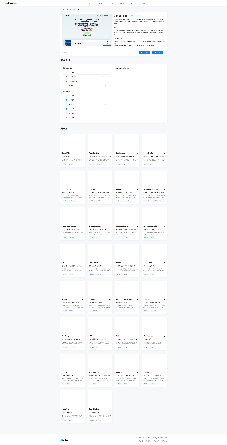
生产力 (68, 9)
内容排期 (72, 237)
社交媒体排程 (73, 201)
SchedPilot (75, 9)
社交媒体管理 (150, 164)
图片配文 (126, 237)
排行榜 (122, 3)
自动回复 (71, 310)
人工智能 (92, 237)
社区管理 (98, 420)
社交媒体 (132, 16)
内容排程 (126, 201)
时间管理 (92, 201)
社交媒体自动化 (100, 164)
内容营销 (153, 237)
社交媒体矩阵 (126, 347)
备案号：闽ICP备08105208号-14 (157, 438)
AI (124, 164)
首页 (90, 3)
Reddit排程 (92, 164)
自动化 (152, 347)
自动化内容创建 (154, 383)
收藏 (158, 52)
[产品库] (9, 3)
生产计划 (98, 237)
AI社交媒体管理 (147, 383)
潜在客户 (71, 274)
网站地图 (141, 441)
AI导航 (143, 3)
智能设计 (155, 201)
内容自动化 (72, 347)
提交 (132, 3)
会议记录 (98, 201)
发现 (100, 3)
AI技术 (139, 16)
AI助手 (152, 274)
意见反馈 (148, 441)
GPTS (111, 3)
